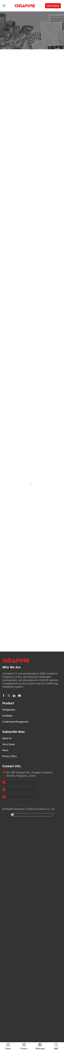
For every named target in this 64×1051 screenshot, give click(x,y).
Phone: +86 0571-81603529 (21, 782)
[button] (3, 6)
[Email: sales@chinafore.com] (3, 796)
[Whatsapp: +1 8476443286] (3, 789)
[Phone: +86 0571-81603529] (3, 782)
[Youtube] (19, 695)
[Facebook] (3, 695)
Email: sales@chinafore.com (22, 797)
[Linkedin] (14, 695)
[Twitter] (9, 695)
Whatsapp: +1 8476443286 (21, 789)
